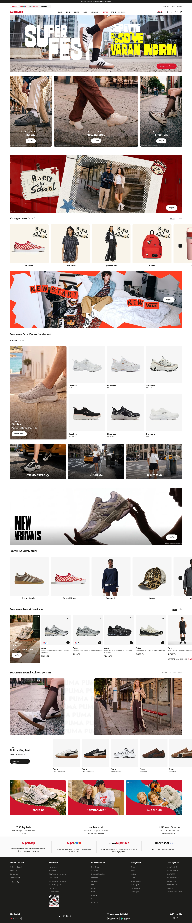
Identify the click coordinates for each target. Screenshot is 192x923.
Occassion (94, 902)
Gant (93, 895)
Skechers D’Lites (172, 888)
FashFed (94, 888)
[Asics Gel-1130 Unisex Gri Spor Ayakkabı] (88, 634)
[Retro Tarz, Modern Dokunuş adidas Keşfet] (31, 150)
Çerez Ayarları (53, 881)
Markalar (134, 878)
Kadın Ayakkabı (136, 885)
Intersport (94, 881)
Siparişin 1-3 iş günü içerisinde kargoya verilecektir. (96, 5)
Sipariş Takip (15, 885)
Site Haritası (53, 892)
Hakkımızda (53, 870)
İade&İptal (13, 874)
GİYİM (84, 15)
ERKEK (68, 15)
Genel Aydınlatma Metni (57, 885)
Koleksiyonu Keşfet (17, 765)
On (181, 613)
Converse (94, 885)
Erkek (180, 222)
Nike (22, 344)
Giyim (133, 881)
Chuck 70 (169, 892)
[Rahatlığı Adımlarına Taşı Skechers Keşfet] (161, 150)
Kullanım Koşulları (55, 888)
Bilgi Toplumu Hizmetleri (57, 878)
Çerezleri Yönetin (140, 914)
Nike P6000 (170, 878)
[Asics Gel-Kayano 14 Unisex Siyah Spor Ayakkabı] (119, 634)
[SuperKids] (23, 10)
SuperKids (94, 874)
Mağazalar (166, 10)
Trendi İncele (19, 437)
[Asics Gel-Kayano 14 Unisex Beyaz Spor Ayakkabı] (56, 634)
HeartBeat (95, 870)
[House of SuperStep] (34, 10)
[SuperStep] (14, 10)
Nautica (94, 899)
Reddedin (69, 917)
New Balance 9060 (173, 881)
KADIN (60, 15)
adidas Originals (171, 870)
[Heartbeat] (45, 10)
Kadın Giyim (135, 888)
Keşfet (30, 144)
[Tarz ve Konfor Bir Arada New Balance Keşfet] (96, 150)
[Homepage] (18, 15)
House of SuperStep (98, 878)
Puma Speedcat (172, 874)
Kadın (133, 870)
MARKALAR (94, 15)
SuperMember (15, 881)
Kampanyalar (14, 878)
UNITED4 (94, 906)
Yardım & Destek (177, 10)
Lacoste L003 (171, 885)
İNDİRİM (105, 15)
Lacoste (94, 892)
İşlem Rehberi (54, 895)
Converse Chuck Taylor (174, 895)
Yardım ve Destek (16, 870)
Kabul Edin (154, 914)
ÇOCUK (76, 15)
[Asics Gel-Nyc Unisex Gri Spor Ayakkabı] (151, 634)
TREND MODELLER (118, 15)
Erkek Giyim (135, 895)
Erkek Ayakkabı (136, 892)
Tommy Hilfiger (176, 676)
